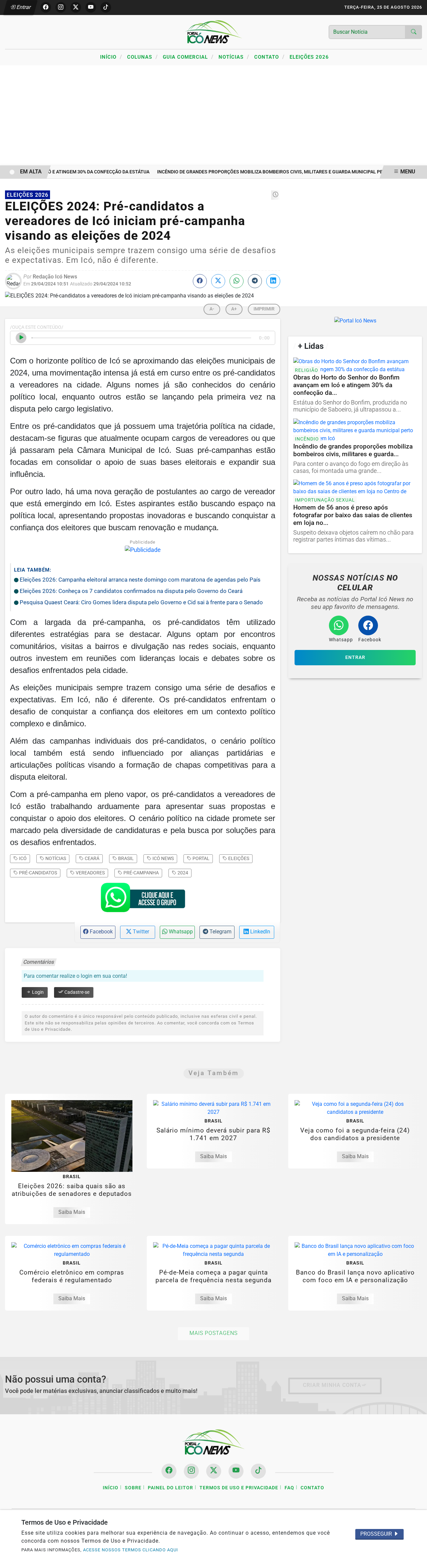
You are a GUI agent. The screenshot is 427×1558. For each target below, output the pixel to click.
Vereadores (90, 872)
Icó (22, 858)
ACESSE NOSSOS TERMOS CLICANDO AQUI (130, 1549)
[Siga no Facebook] (45, 7)
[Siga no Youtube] (90, 7)
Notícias (234, 56)
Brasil (125, 858)
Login (37, 992)
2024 (182, 872)
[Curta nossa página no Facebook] (168, 1471)
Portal (200, 858)
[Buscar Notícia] (413, 32)
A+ (234, 309)
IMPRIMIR (264, 309)
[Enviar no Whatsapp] (237, 281)
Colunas (142, 56)
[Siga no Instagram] (60, 7)
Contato (269, 56)
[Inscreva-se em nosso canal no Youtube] (236, 1471)
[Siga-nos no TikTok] (258, 1471)
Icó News (162, 858)
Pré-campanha (140, 872)
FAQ (289, 1488)
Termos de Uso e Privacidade (238, 1488)
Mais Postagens (213, 1333)
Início (111, 56)
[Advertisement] (213, 115)
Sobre (133, 1488)
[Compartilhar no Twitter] (218, 281)
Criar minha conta (332, 1385)
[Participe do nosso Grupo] (143, 899)
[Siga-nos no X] (213, 1471)
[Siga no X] (75, 7)
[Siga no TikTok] (105, 7)
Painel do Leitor (170, 1488)
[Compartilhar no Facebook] (200, 281)
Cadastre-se (76, 992)
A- (211, 309)
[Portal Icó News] (213, 31)
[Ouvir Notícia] (21, 337)
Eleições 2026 (309, 57)
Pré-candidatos (37, 872)
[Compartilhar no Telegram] (255, 281)
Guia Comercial (188, 56)
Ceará (91, 858)
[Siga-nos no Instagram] (191, 1471)
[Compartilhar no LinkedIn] (273, 281)
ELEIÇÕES (238, 858)
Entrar (23, 7)
